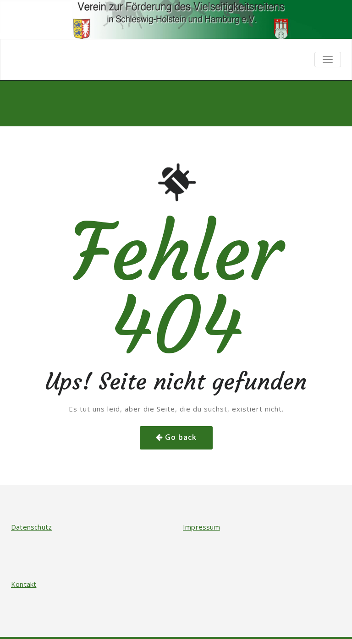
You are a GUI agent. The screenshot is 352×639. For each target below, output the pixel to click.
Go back (181, 437)
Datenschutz (31, 526)
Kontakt (23, 584)
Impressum (201, 526)
